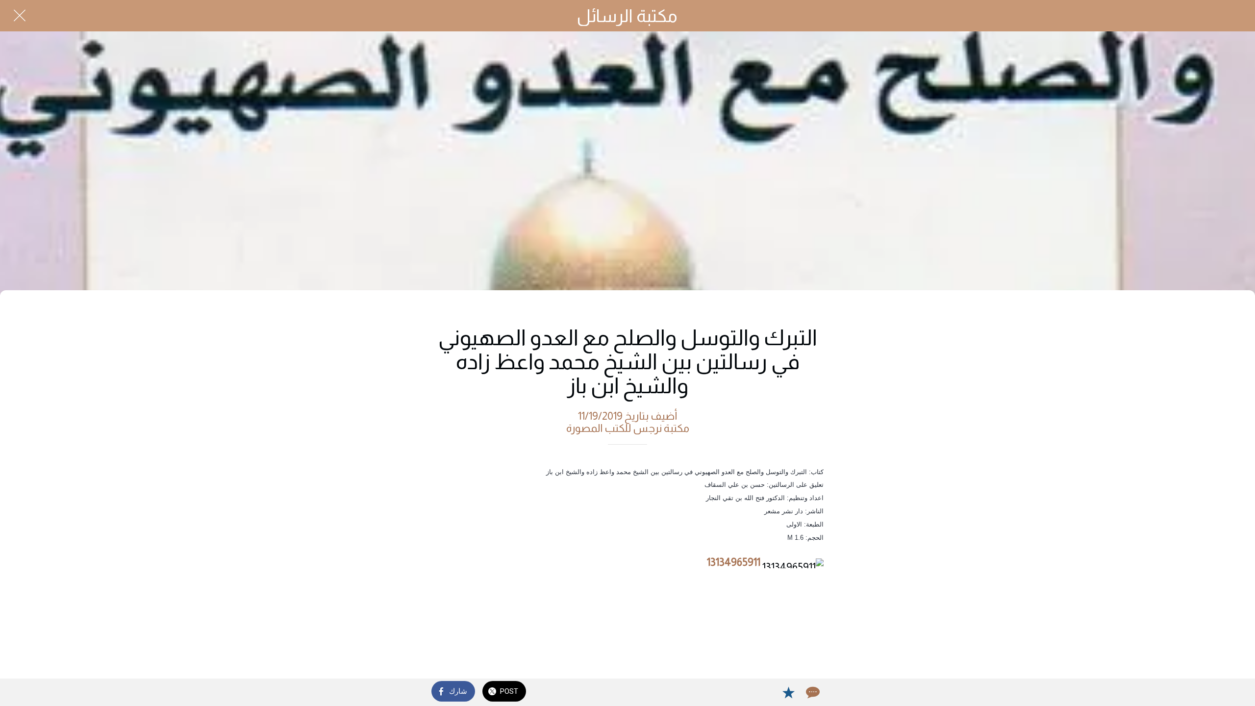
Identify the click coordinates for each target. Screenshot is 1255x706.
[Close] (19, 16)
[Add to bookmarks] (788, 692)
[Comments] (812, 692)
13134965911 (733, 562)
